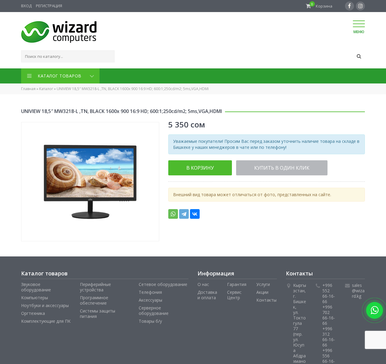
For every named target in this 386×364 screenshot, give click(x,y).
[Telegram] (184, 212)
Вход (26, 5)
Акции (262, 291)
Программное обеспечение (94, 299)
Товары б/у (150, 320)
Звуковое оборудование (36, 285)
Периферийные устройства (95, 285)
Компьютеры (34, 296)
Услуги (263, 283)
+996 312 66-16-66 (328, 336)
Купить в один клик (255, 166)
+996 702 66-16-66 (328, 314)
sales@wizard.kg (358, 289)
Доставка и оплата (207, 293)
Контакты (266, 299)
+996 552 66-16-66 (328, 292)
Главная (28, 87)
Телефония (150, 291)
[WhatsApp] (173, 212)
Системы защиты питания (97, 312)
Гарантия (236, 283)
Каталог (46, 87)
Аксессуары (150, 299)
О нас (203, 283)
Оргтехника (33, 312)
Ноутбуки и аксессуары (45, 304)
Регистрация (49, 5)
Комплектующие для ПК (46, 320)
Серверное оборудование (154, 309)
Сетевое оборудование (163, 283)
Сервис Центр (234, 293)
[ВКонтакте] (195, 212)
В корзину (192, 166)
